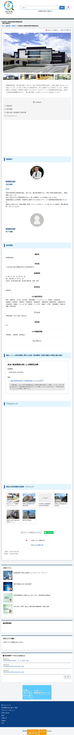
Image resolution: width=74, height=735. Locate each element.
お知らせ (4, 718)
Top (3, 25)
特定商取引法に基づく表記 (9, 707)
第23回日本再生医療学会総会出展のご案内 (13, 672)
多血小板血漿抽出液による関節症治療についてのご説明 (26, 380)
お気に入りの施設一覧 (65, 29)
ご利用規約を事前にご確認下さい (45, 11)
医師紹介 (9, 106)
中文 (2, 723)
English (3, 720)
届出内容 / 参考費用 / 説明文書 (16, 112)
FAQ (2, 715)
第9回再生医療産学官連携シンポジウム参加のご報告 (16, 660)
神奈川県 (8, 25)
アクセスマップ (12, 116)
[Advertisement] (18, 137)
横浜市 (13, 25)
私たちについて (6, 705)
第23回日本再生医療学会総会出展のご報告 (13, 666)
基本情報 (9, 109)
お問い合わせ (5, 713)
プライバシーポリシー (8, 710)
